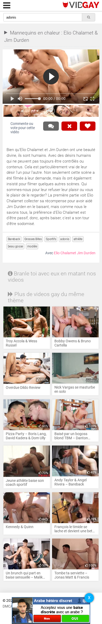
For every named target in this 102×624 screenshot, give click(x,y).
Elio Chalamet (65, 253)
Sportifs (51, 239)
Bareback (14, 239)
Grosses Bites (33, 239)
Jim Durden (86, 253)
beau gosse (15, 246)
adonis (64, 239)
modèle (32, 246)
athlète (77, 239)
